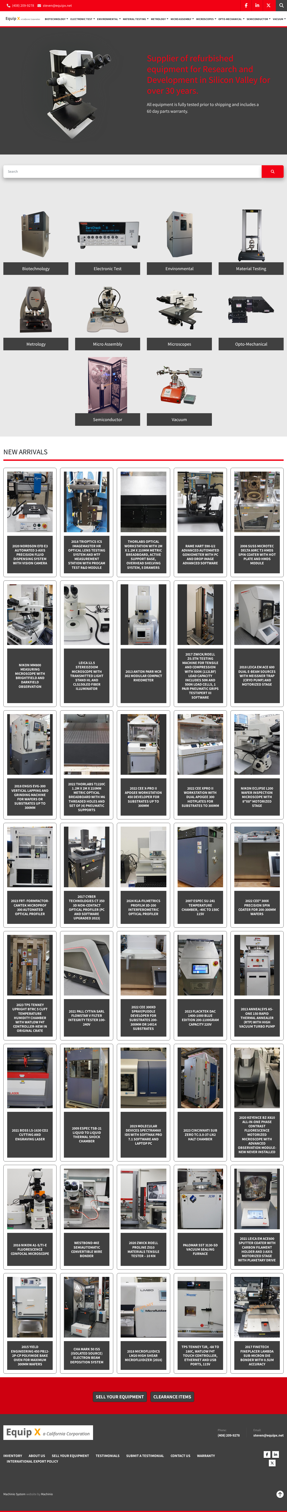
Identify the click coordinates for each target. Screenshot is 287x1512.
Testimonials (108, 1455)
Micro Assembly (181, 19)
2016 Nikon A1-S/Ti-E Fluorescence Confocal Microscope (30, 1249)
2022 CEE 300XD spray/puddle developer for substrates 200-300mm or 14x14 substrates (143, 1018)
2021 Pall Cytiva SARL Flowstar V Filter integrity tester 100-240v (86, 1018)
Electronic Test (81, 19)
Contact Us (180, 1455)
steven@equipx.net (57, 5)
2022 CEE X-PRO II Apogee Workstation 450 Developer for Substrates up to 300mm (143, 797)
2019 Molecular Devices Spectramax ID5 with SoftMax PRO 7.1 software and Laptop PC (143, 1135)
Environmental (107, 19)
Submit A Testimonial (145, 1455)
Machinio (47, 1494)
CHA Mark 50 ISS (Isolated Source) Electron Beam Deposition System (86, 1355)
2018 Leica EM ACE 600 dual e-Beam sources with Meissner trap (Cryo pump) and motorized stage (257, 676)
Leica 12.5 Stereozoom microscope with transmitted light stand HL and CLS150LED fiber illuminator (86, 675)
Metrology (158, 19)
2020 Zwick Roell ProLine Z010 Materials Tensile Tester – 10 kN (143, 1249)
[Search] (273, 171)
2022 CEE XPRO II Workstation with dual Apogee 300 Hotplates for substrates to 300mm (200, 797)
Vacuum (278, 19)
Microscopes (205, 19)
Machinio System (14, 1494)
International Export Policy (32, 1461)
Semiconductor (257, 19)
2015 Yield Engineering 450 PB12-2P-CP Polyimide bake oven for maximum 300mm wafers (30, 1355)
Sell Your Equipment (70, 1455)
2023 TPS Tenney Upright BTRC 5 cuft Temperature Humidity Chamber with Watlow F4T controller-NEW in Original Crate (30, 1017)
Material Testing (134, 19)
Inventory (12, 1455)
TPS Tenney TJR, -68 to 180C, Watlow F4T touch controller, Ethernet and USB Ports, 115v (200, 1355)
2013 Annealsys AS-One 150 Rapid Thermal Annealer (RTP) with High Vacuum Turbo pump (257, 1018)
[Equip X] (48, 1432)
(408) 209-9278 (23, 5)
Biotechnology (55, 19)
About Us (37, 1455)
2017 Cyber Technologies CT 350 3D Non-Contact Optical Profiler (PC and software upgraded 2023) (86, 907)
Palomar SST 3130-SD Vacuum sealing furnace (200, 1249)
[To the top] (280, 1494)
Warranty (206, 1455)
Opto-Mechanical (230, 19)
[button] (56, 19)
